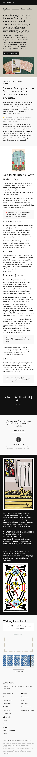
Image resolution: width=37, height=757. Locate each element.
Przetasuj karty (18, 671)
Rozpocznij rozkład (18, 430)
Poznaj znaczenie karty (10, 53)
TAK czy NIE (25, 379)
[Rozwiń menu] (33, 2)
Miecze (23, 9)
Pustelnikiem (15, 323)
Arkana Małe (15, 9)
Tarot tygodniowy (15, 119)
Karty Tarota (6, 9)
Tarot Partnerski (10, 214)
